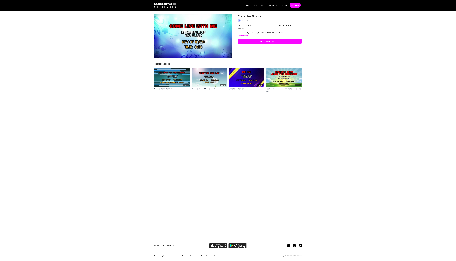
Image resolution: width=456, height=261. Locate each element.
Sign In (285, 5)
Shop (263, 5)
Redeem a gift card (161, 256)
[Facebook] (288, 245)
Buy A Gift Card (273, 5)
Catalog (256, 5)
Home (248, 5)
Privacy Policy (187, 256)
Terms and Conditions (202, 256)
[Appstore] (218, 245)
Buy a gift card (175, 256)
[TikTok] (300, 245)
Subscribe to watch (268, 41)
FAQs (214, 256)
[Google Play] (237, 245)
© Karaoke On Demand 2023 (164, 246)
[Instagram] (294, 245)
